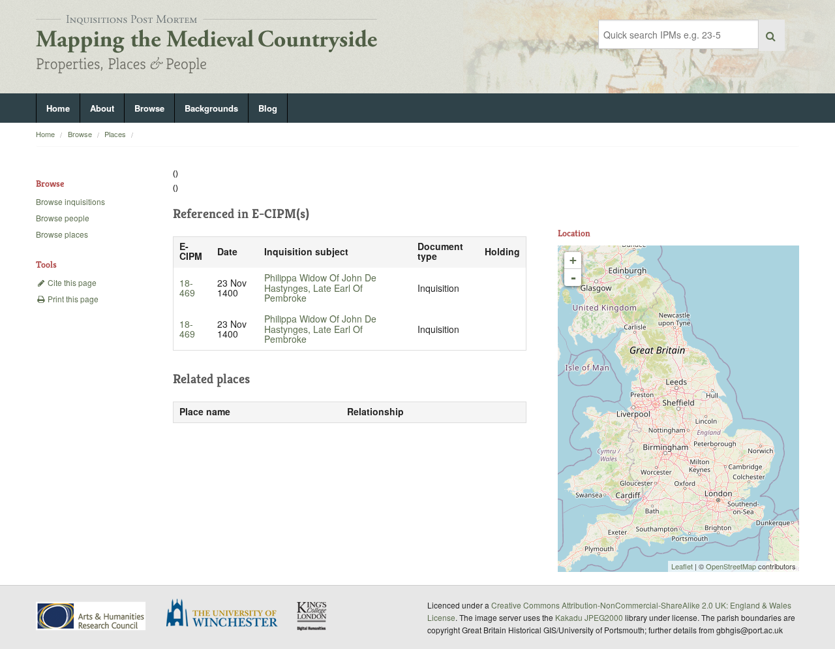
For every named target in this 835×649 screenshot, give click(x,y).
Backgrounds (211, 108)
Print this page (72, 298)
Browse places (62, 234)
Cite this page (71, 282)
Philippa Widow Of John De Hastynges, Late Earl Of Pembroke (320, 288)
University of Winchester (227, 614)
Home (58, 108)
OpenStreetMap (731, 566)
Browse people (62, 217)
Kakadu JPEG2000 (589, 617)
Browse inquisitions (70, 201)
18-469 (187, 288)
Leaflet (682, 566)
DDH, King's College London (312, 616)
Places (115, 134)
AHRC (91, 616)
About (102, 108)
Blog (267, 108)
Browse (149, 108)
